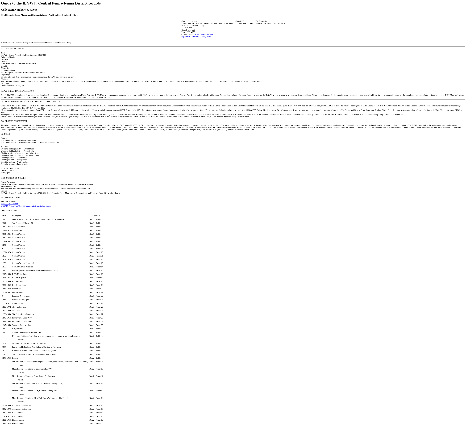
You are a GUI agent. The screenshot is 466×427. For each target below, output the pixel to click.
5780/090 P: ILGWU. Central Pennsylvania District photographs (26, 206)
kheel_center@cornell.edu (205, 34)
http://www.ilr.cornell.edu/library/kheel (196, 36)
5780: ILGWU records (9, 204)
